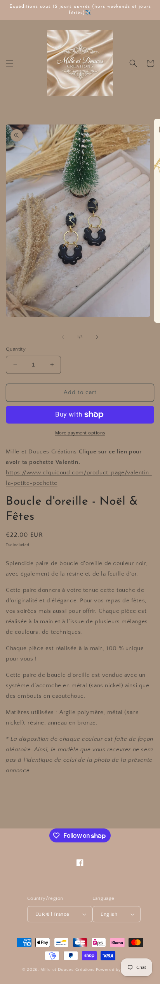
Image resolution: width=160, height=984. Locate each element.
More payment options (80, 433)
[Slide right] (97, 337)
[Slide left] (62, 337)
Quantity (16, 349)
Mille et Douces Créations (67, 969)
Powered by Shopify (117, 969)
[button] (9, 63)
